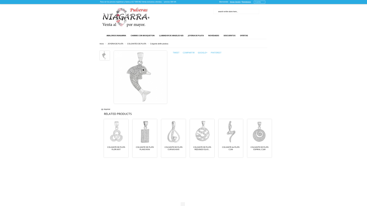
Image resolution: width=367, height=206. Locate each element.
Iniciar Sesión (235, 2)
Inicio (102, 44)
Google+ (202, 52)
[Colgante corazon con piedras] (104, 55)
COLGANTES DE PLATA (136, 44)
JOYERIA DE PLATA (115, 44)
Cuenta (258, 2)
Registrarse (246, 2)
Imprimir (107, 109)
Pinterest (216, 52)
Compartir (189, 52)
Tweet (176, 52)
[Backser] (125, 17)
